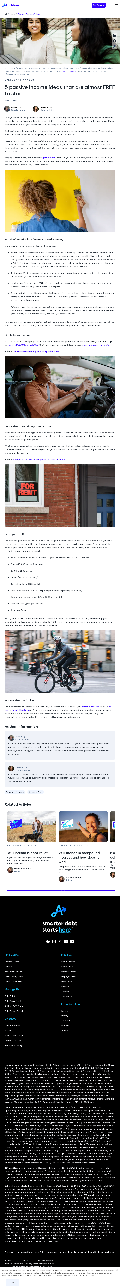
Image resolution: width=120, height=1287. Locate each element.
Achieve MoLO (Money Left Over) (24, 345)
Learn (12, 14)
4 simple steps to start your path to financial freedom (39, 459)
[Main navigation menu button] (116, 5)
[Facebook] (48, 941)
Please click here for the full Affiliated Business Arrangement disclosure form (66, 1180)
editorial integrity (69, 71)
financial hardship (20, 710)
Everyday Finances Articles (29, 14)
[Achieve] (60, 910)
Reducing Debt (36, 792)
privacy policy (11, 1275)
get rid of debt (49, 157)
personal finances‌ (90, 706)
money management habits (95, 345)
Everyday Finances (15, 792)
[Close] (117, 1270)
